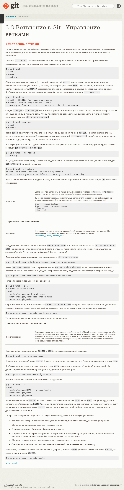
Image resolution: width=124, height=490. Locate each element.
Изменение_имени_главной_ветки (50, 235)
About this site (15, 485)
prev (7, 463)
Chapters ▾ (10, 16)
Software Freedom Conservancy (107, 485)
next (14, 463)
